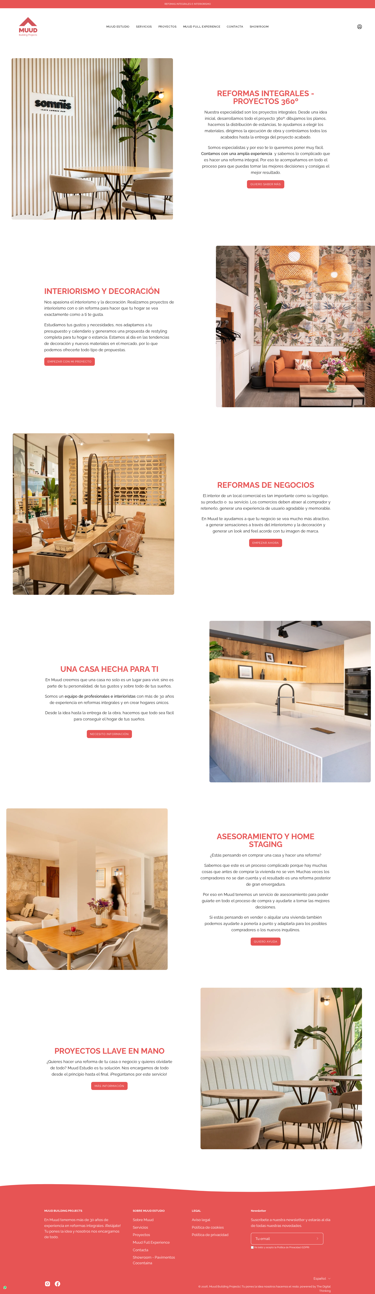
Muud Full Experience (151, 1242)
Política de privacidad (210, 1235)
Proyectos (141, 1235)
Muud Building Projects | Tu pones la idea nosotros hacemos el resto (254, 1286)
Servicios (140, 1227)
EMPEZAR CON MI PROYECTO (69, 361)
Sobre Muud (143, 1220)
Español (320, 1278)
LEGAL (196, 1210)
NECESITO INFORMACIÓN (109, 734)
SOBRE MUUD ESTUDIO (149, 1210)
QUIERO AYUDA (265, 941)
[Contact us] (5, 1287)
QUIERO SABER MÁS (265, 184)
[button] (167, 26)
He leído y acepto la (281, 1247)
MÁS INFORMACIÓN (109, 1086)
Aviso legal (201, 1220)
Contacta (140, 1250)
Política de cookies (208, 1227)
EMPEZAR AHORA (265, 542)
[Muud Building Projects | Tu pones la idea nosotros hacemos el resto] (28, 27)
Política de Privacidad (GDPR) (293, 1247)
